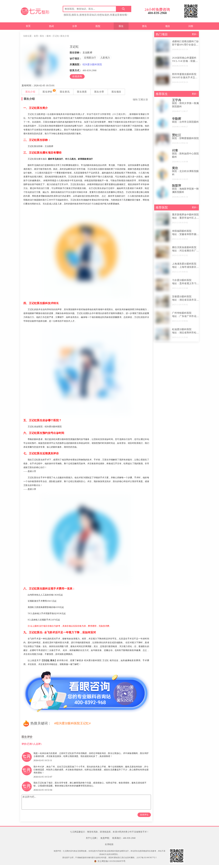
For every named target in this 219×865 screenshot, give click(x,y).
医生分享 (99, 91)
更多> (194, 34)
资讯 (144, 26)
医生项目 (116, 91)
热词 (51, 26)
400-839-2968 (90, 70)
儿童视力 (105, 57)
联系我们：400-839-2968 (123, 838)
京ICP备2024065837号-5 (146, 858)
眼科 (49, 36)
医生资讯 (65, 91)
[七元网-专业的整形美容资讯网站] (35, 11)
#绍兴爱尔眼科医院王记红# (72, 723)
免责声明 (104, 838)
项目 (167, 26)
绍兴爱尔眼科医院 (92, 64)
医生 (121, 26)
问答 (190, 26)
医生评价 (47, 91)
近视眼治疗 (90, 57)
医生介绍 (30, 91)
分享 (74, 26)
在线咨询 (77, 76)
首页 (28, 26)
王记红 (56, 36)
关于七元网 (91, 838)
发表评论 (144, 815)
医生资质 (82, 91)
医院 (97, 26)
